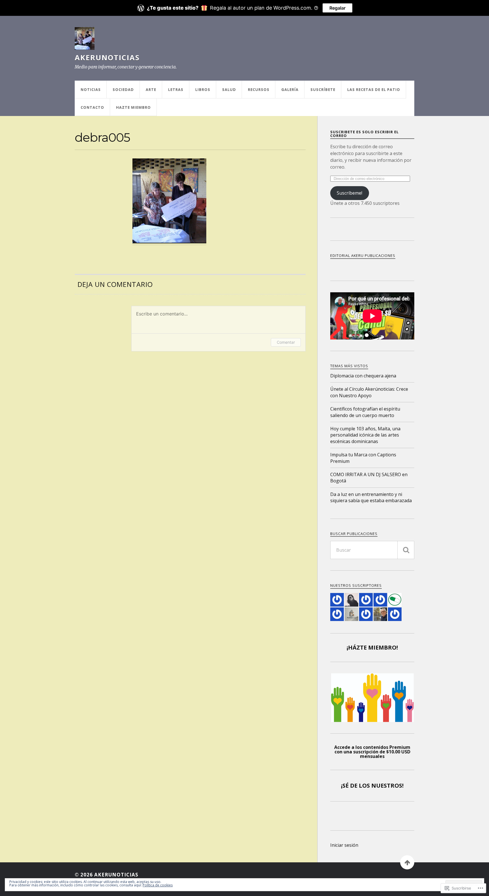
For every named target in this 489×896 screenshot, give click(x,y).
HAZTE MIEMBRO (133, 107)
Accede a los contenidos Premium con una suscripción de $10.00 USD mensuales (372, 751)
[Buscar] (405, 550)
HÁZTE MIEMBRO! (373, 647)
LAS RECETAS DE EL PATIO (373, 89)
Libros (202, 89)
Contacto (92, 107)
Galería (290, 89)
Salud (229, 89)
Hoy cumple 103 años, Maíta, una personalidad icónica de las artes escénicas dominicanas (365, 435)
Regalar (337, 8)
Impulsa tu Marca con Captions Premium (363, 458)
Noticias (91, 89)
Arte (151, 89)
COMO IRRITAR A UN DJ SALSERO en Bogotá (369, 477)
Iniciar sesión (344, 845)
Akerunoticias (107, 57)
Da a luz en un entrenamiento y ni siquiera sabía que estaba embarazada (371, 497)
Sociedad (123, 89)
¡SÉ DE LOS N (358, 785)
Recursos (258, 89)
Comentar (286, 342)
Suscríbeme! (349, 193)
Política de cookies (158, 885)
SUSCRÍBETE (322, 89)
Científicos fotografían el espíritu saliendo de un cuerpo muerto (365, 412)
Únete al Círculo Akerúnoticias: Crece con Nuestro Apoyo (369, 392)
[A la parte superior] (407, 862)
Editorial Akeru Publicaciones (362, 255)
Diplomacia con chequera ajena (363, 376)
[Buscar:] (372, 550)
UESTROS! (390, 785)
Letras (175, 89)
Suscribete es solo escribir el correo (364, 133)
